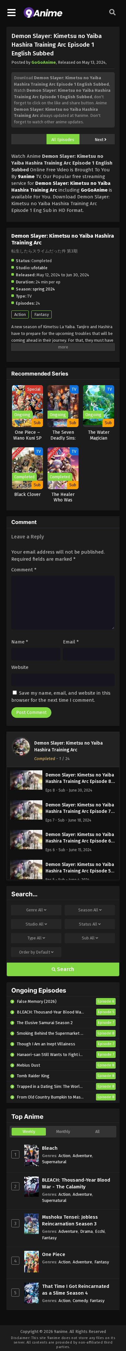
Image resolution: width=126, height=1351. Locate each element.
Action (20, 314)
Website (19, 667)
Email (71, 642)
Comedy (80, 1300)
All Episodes (62, 139)
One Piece (53, 1254)
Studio (35, 924)
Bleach (50, 1148)
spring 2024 (44, 289)
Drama (86, 1231)
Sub (88, 938)
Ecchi (100, 1231)
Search (65, 969)
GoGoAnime (43, 62)
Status (88, 924)
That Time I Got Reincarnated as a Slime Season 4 (75, 1289)
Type (34, 938)
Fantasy (41, 314)
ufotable (39, 267)
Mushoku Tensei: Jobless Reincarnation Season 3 (70, 1220)
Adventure (82, 1155)
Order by (34, 952)
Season (88, 910)
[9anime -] (43, 16)
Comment (24, 570)
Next (99, 139)
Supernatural (54, 1161)
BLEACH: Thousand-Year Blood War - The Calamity (76, 1183)
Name (19, 642)
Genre (34, 910)
